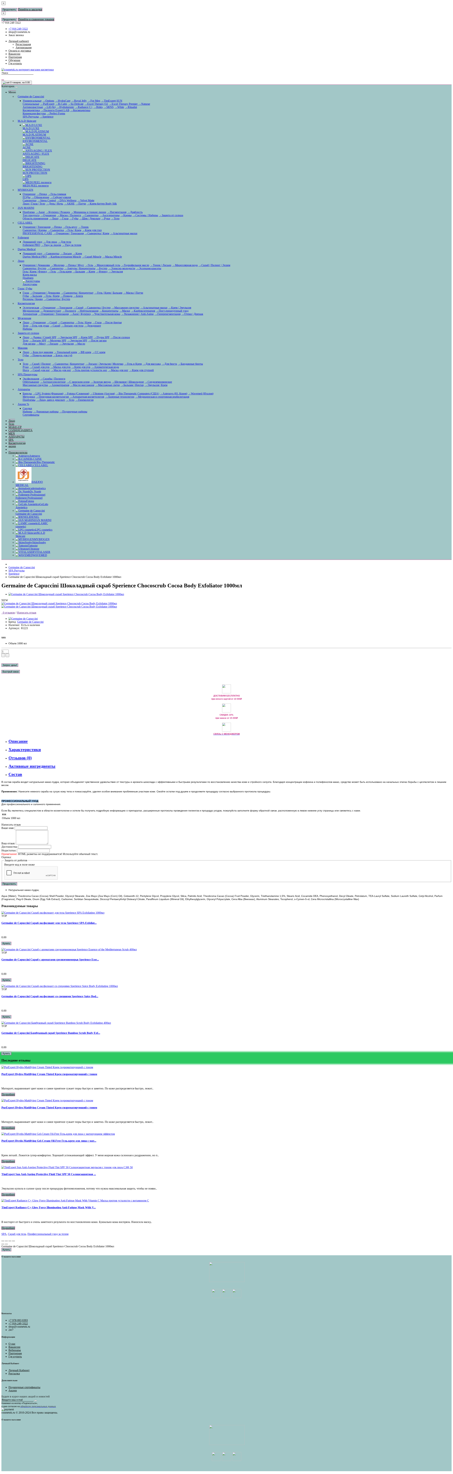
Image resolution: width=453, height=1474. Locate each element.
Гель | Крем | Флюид (35, 271)
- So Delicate (76, 103)
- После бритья (112, 322)
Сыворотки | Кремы (35, 230)
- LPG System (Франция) (48, 393)
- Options (48, 100)
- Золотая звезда (100, 381)
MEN (11, 433)
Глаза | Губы (25, 288)
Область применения (35, 218)
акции (12, 446)
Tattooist (33, 545)
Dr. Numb (35, 491)
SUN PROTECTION (35, 172)
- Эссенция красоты (148, 268)
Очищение (29, 194)
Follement (23, 237)
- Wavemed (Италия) (200, 393)
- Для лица (50, 241)
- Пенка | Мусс (74, 265)
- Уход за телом (71, 244)
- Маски (124, 310)
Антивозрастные (33, 107)
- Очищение (48, 215)
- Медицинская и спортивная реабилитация (162, 396)
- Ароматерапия (59, 385)
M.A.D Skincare (27, 120)
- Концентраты (108, 310)
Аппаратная (30, 313)
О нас (11, 1343)
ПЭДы (26, 197)
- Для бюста (169, 363)
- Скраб (78, 307)
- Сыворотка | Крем (96, 233)
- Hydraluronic (65, 107)
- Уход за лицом (51, 244)
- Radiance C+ (84, 107)
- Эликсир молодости (121, 268)
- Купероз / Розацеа (57, 212)
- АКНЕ (69, 203)
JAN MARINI (26, 207)
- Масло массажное (82, 385)
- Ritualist (131, 107)
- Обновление (40, 197)
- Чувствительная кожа (105, 313)
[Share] (6, 1240)
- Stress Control (46, 200)
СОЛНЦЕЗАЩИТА (20, 430)
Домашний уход (32, 241)
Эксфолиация (31, 378)
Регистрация (23, 44)
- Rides (98, 107)
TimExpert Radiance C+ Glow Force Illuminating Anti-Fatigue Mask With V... (48, 1207)
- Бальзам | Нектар (132, 385)
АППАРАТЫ (16, 436)
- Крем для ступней (141, 370)
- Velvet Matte (85, 200)
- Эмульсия (115, 271)
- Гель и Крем (133, 363)
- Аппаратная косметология (86, 396)
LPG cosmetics (43, 529)
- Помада (66, 295)
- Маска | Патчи (133, 292)
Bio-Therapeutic (46, 462)
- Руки (105, 218)
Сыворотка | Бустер (34, 268)
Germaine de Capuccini (31, 96)
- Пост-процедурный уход (172, 310)
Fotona (30, 501)
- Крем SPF (85, 337)
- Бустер (101, 268)
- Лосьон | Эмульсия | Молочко (104, 363)
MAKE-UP (15, 427)
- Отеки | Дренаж (192, 313)
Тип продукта (31, 215)
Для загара (29, 343)
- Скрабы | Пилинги (52, 378)
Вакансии (14, 1346)
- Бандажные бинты (190, 363)
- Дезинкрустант (50, 310)
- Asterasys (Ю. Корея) (173, 393)
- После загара (97, 340)
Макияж (23, 347)
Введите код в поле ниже (19, 864)
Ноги (26, 370)
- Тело (115, 218)
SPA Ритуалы (31, 116)
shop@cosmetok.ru (19, 31)
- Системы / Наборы (145, 215)
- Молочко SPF (56, 340)
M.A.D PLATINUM (34, 134)
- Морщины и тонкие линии (88, 212)
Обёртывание (31, 381)
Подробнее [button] (8, 1094)
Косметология (26, 303)
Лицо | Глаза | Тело (34, 203)
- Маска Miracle (112, 256)
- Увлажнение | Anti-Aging (137, 313)
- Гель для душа (39, 325)
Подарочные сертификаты (24, 1387)
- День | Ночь (54, 203)
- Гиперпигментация (167, 313)
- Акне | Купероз (80, 313)
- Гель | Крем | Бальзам (108, 292)
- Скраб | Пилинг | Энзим (214, 265)
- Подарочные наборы (73, 411)
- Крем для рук (80, 366)
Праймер (28, 277)
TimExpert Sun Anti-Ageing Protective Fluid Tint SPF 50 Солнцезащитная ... (48, 1174)
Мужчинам (24, 318)
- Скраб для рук (39, 366)
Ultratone (34, 548)
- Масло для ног (61, 370)
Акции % (23, 404)
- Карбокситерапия (143, 310)
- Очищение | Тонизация (68, 233)
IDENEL (34, 516)
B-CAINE (36, 458)
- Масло (79, 343)
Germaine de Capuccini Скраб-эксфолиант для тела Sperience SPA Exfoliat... (49, 922)
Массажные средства (35, 385)
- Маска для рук (60, 366)
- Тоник (83, 226)
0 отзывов (8, 612)
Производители (17, 452)
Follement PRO (31, 244)
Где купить (15, 1356)
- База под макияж (41, 352)
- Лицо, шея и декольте (50, 399)
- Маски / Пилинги (69, 215)
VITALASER (42, 551)
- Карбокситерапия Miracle (64, 256)
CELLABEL (25, 222)
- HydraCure (62, 100)
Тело (25, 325)
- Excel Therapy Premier (123, 103)
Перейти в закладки (30, 9)
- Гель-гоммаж (57, 194)
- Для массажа (151, 363)
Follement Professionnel (29, 497)
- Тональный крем (65, 352)
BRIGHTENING (32, 166)
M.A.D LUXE (31, 128)
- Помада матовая (41, 355)
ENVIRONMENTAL (35, 141)
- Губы (73, 218)
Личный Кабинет (19, 1370)
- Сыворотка (55, 230)
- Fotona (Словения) (76, 393)
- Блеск (78, 295)
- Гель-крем (64, 271)
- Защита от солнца (171, 215)
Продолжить (9, 9)
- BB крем (84, 352)
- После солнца (120, 337)
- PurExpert (47, 103)
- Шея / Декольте (89, 218)
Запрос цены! (10, 665)
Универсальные (32, 100)
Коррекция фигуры (34, 113)
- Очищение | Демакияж (45, 292)
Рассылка (14, 1373)
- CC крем (98, 352)
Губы (26, 295)
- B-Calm (61, 103)
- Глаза (63, 218)
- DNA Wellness (66, 200)
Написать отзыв (26, 612)
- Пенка (41, 194)
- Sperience (46, 116)
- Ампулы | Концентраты (79, 268)
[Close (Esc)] (2, 1240)
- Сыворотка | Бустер (57, 299)
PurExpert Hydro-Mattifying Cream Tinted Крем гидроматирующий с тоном (49, 1074)
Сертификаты (31, 414)
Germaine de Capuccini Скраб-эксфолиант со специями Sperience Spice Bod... (49, 996)
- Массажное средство (125, 307)
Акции (12, 1390)
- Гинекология (84, 399)
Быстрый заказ (11, 671)
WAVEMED (40, 555)
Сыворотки (29, 200)
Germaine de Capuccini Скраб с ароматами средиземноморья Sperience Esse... (50, 959)
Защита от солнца (28, 333)
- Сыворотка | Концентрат (77, 292)
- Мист (41, 343)
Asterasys (34, 455)
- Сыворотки (90, 215)
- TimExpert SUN (111, 100)
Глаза (26, 292)
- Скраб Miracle (91, 256)
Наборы (27, 328)
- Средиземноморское (158, 381)
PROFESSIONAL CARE (37, 233)
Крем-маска (30, 274)
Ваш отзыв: (8, 843)
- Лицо (53, 218)
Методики (29, 396)
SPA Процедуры (27, 374)
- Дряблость (135, 212)
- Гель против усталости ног (89, 370)
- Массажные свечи (107, 385)
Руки (26, 366)
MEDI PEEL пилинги (36, 185)
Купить (6, 943)
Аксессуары (30, 284)
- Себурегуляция (60, 197)
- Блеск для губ (62, 355)
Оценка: (6, 857)
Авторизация (23, 47)
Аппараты (24, 389)
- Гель (89, 265)
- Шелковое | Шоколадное (127, 381)
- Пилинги (69, 310)
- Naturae (144, 103)
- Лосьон (66, 253)
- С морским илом (78, 381)
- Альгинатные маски (123, 233)
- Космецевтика (80, 110)
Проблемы (29, 399)
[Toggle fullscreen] (9, 1240)
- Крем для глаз (92, 230)
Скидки (27, 408)
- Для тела (64, 241)
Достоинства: (9, 846)
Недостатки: (8, 850)
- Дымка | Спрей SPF (43, 337)
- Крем (77, 253)
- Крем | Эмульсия (179, 307)
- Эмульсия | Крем (155, 385)
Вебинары (14, 1350)
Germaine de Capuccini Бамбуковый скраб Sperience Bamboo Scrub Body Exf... (50, 1032)
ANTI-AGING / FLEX (36, 153)
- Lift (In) (50, 107)
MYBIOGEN (25, 189)
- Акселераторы (109, 215)
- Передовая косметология (52, 396)
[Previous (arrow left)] (2, 1244)
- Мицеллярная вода (185, 265)
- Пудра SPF (102, 337)
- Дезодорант (92, 325)
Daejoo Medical (27, 249)
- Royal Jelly (79, 100)
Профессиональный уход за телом (47, 1233)
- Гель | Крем (73, 230)
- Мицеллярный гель (107, 265)
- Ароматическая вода (105, 366)
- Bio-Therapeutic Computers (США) (137, 393)
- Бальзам (78, 271)
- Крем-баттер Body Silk (102, 203)
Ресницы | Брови (33, 299)
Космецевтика (31, 110)
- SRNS (108, 107)
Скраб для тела (17, 1233)
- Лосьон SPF (37, 340)
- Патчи (80, 203)
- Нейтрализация (87, 310)
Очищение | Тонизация (36, 226)
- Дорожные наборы (46, 411)
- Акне (40, 212)
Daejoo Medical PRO (35, 256)
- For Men (93, 100)
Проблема (29, 212)
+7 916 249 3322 (18, 28)
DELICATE (29, 160)
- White (119, 107)
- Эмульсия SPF (67, 337)
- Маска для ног (118, 370)
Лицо (21, 260)
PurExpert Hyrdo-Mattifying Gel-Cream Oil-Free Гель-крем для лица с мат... (48, 1140)
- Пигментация (116, 212)
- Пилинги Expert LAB (55, 110)
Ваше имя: (7, 827)
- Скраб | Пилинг (40, 363)
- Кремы (126, 215)
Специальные (31, 103)
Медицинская (31, 310)
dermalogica (39, 488)
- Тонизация (64, 307)
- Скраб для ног (40, 370)
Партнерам (15, 1353)
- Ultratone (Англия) (102, 393)
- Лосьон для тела (72, 325)
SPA (11, 439)
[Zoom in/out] (13, 1240)
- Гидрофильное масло (135, 265)
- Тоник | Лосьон (160, 265)
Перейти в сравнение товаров (36, 19)
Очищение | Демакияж (36, 265)
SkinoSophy (39, 542)
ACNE (27, 147)
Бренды (27, 393)
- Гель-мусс (69, 226)
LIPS (25, 179)
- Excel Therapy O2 (96, 103)
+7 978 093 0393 (18, 1320)
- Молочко (57, 265)
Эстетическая (31, 307)
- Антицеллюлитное (53, 381)
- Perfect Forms (56, 113)
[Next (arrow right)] (6, 1244)
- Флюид (101, 271)
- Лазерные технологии (119, 396)
